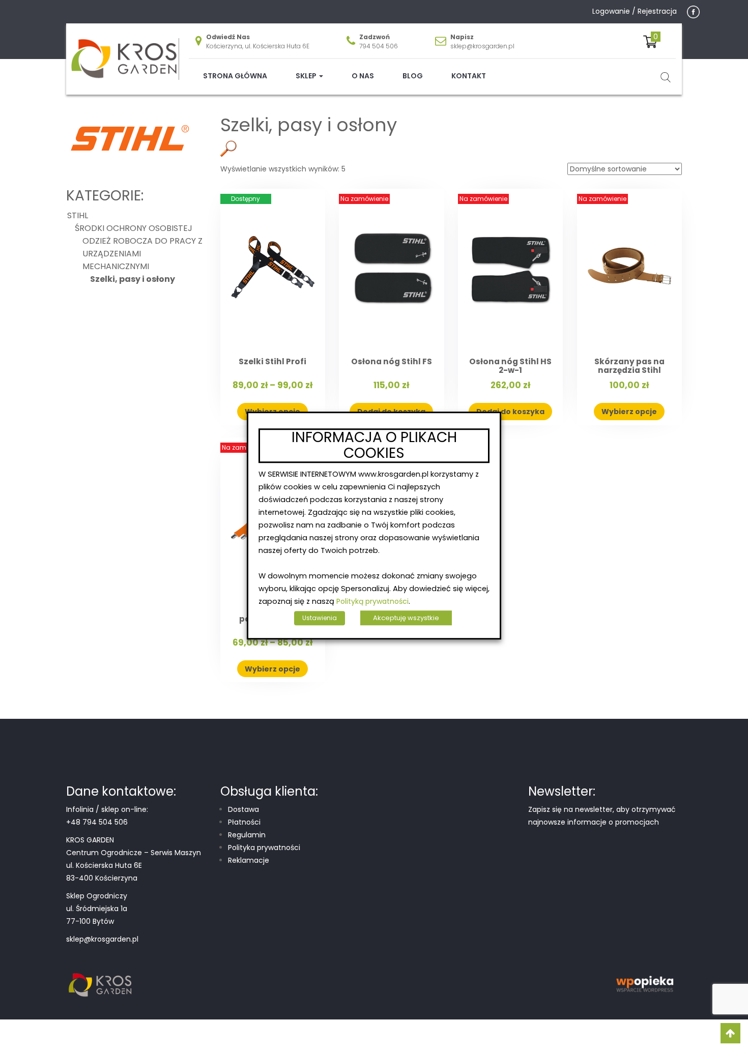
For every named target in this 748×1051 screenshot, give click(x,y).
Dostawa (243, 809)
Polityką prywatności (372, 601)
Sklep (307, 76)
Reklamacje (248, 860)
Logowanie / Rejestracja (634, 11)
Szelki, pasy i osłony (132, 279)
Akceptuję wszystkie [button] (406, 618)
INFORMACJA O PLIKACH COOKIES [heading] (374, 445)
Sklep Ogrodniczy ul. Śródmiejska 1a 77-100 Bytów (96, 908)
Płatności (244, 822)
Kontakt (468, 76)
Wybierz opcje (629, 411)
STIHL (283, 111)
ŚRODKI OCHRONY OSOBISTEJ (344, 111)
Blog (412, 76)
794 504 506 (378, 46)
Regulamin (247, 835)
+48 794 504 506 (97, 822)
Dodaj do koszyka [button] (510, 411)
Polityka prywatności (264, 847)
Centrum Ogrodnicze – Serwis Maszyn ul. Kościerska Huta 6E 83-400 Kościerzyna (133, 865)
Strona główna (235, 76)
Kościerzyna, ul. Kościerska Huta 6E (257, 46)
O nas (363, 76)
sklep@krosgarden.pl (482, 46)
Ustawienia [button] (319, 618)
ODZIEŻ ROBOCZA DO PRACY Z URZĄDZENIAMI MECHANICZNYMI (497, 111)
